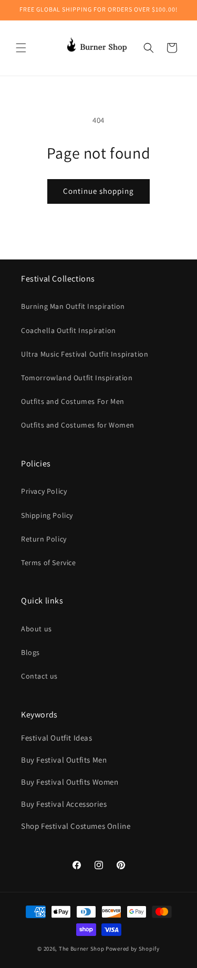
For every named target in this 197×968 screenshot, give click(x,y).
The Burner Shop (82, 948)
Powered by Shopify (133, 948)
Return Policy (44, 539)
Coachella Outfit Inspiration (68, 330)
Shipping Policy (47, 515)
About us (36, 628)
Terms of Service (48, 562)
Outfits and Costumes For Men (73, 401)
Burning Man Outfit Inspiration (73, 306)
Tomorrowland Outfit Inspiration (77, 377)
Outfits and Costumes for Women (77, 425)
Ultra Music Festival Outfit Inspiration (84, 354)
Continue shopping (98, 191)
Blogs (30, 652)
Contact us (39, 676)
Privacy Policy (44, 491)
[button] (21, 47)
